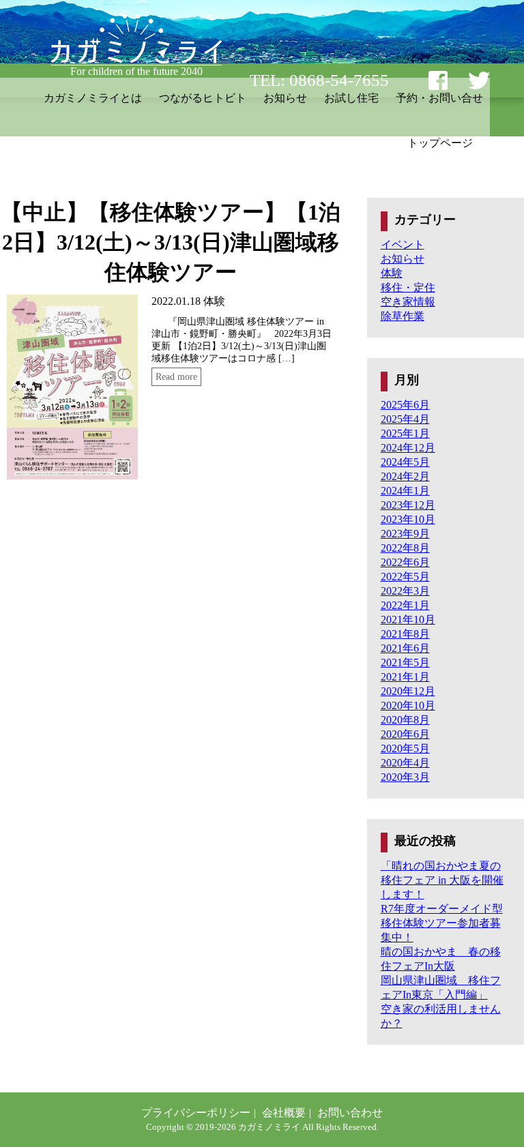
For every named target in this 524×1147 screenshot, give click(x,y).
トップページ (440, 143)
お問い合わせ (350, 1112)
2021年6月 (405, 648)
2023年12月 (408, 505)
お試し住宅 (351, 98)
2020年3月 (405, 777)
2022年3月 (405, 591)
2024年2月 (405, 476)
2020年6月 (405, 734)
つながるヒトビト (202, 98)
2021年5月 (405, 662)
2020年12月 (408, 691)
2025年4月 (405, 419)
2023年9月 (405, 533)
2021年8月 (405, 634)
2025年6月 (405, 405)
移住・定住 (408, 287)
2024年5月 (405, 462)
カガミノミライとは (93, 98)
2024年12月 (408, 447)
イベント (402, 244)
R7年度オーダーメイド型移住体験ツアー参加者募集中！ (442, 923)
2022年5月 (405, 576)
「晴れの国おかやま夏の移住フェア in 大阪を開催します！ (442, 880)
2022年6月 (405, 562)
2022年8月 (405, 548)
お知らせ (285, 98)
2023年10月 (408, 519)
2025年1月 (405, 433)
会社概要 (284, 1112)
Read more (176, 377)
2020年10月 (408, 705)
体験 (214, 301)
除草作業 (402, 316)
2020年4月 (405, 763)
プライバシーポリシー (195, 1112)
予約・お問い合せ (439, 98)
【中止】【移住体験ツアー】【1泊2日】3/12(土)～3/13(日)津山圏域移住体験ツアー (170, 242)
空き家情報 (408, 302)
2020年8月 (405, 720)
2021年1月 (405, 677)
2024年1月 (405, 490)
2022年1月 (405, 605)
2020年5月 (405, 748)
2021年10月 (408, 619)
